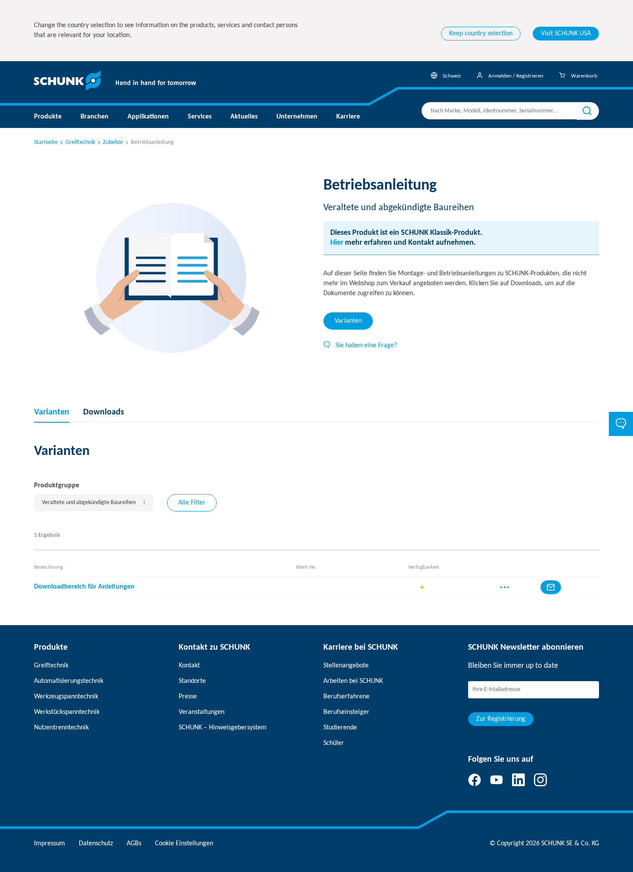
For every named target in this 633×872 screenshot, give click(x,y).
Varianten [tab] (348, 321)
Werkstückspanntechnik (66, 712)
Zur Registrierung (500, 719)
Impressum (49, 843)
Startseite (46, 142)
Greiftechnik (80, 142)
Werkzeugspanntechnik (66, 696)
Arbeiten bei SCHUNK (353, 681)
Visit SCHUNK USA (566, 33)
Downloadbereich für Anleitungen (84, 586)
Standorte (192, 681)
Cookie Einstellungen (184, 843)
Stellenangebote (346, 665)
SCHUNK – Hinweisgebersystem (223, 727)
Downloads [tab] (103, 412)
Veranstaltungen (201, 712)
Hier (336, 243)
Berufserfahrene (346, 696)
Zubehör (113, 142)
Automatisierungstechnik (68, 681)
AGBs (134, 843)
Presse (188, 696)
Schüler (333, 743)
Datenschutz (96, 843)
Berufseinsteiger (346, 712)
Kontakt (189, 665)
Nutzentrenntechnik (61, 727)
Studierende (340, 727)
